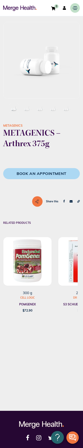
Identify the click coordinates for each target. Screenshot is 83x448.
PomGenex (27, 304)
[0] (53, 8)
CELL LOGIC (27, 297)
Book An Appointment (41, 173)
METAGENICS (13, 126)
